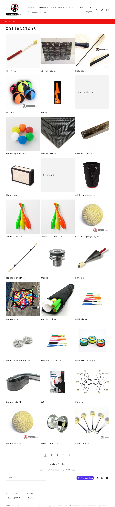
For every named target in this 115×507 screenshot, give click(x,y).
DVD (42, 402)
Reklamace (70, 470)
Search (43, 470)
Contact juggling (85, 237)
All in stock (48, 71)
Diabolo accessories (18, 361)
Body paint (84, 92)
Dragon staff (13, 402)
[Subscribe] (43, 477)
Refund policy (38, 506)
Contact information (89, 506)
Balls (9, 112)
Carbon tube (82, 154)
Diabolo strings (85, 361)
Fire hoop (81, 443)
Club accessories (85, 195)
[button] (32, 7)
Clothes (47, 175)
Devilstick (47, 319)
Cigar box (11, 195)
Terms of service (62, 506)
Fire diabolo (48, 443)
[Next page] (69, 455)
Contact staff (14, 278)
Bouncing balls (15, 154)
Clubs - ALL (13, 237)
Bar (42, 112)
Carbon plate (48, 154)
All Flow (11, 71)
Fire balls (12, 443)
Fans (78, 402)
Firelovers (15, 506)
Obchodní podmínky (56, 470)
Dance (78, 278)
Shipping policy (75, 506)
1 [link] (45, 455)
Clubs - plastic (50, 237)
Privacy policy (49, 506)
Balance (79, 71)
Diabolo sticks (50, 361)
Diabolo (79, 319)
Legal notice (102, 506)
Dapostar (11, 319)
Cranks (44, 278)
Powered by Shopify (25, 506)
